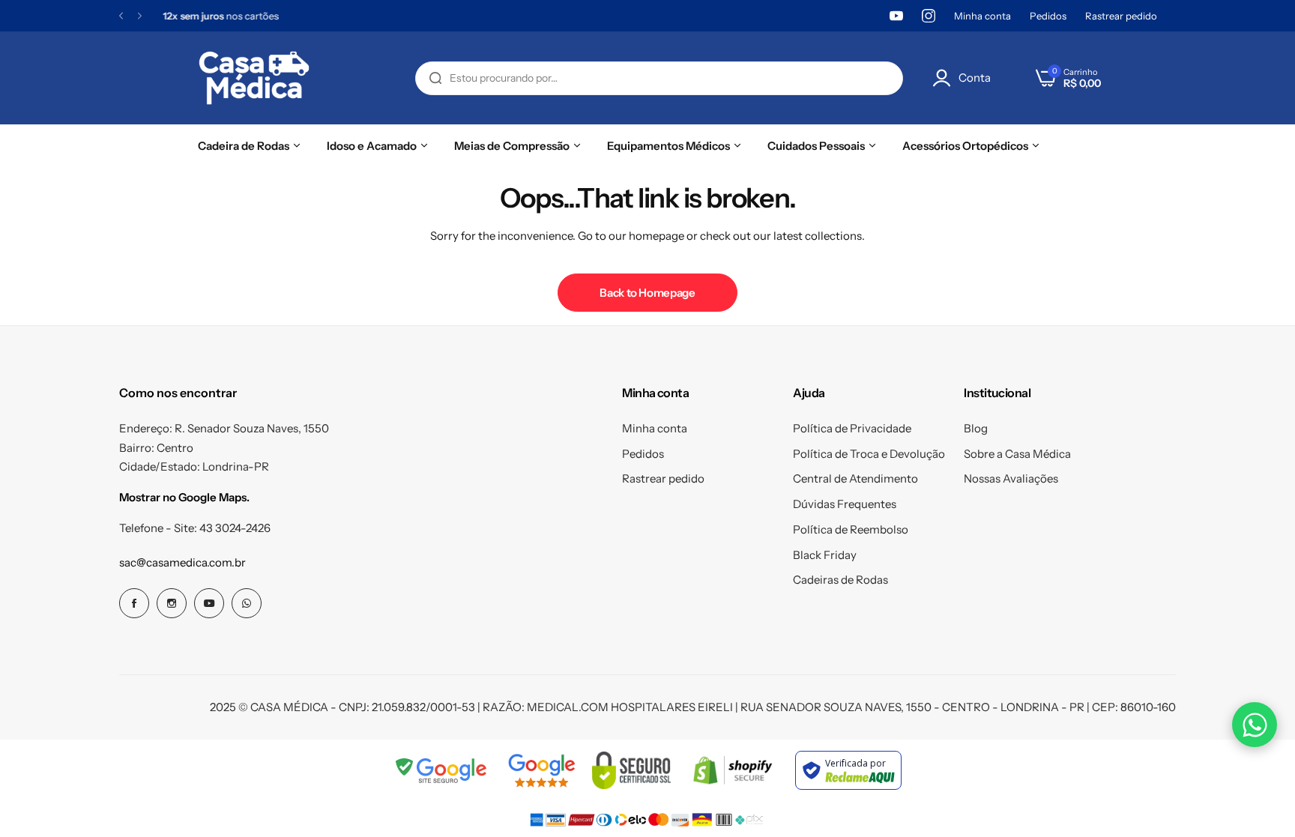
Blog (976, 428)
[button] (121, 16)
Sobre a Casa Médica (1017, 454)
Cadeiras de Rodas (840, 579)
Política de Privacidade (852, 428)
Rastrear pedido (1121, 16)
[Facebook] (134, 603)
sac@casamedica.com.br (182, 562)
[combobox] (659, 78)
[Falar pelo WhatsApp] (1254, 724)
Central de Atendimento (855, 478)
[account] (946, 78)
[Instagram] (928, 15)
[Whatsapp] (247, 603)
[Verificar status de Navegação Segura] (442, 770)
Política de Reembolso (850, 529)
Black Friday (825, 555)
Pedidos (1048, 16)
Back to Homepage (647, 292)
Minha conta (982, 16)
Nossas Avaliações (1011, 478)
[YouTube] (896, 15)
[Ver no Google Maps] (541, 770)
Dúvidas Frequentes (844, 504)
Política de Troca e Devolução (869, 454)
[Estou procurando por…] (435, 78)
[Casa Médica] (254, 78)
